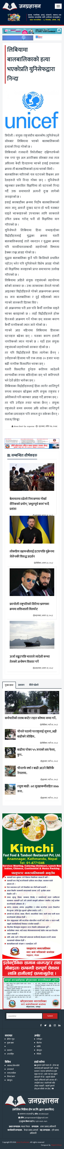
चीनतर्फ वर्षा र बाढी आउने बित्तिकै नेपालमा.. (35, 770)
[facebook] (41, 1026)
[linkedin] (59, 1026)
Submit (50, 1015)
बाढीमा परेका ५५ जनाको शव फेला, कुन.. (36, 752)
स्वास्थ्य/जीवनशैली (13, 1065)
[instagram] (55, 1026)
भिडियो (39, 1054)
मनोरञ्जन (39, 1039)
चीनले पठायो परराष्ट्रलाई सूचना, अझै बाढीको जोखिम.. (37, 734)
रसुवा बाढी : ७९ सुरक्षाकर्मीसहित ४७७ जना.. (38, 789)
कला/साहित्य (11, 1073)
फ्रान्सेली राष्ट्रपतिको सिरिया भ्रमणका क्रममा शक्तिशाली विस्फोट (29, 606)
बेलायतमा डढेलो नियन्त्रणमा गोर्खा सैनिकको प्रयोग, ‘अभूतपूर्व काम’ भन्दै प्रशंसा (29, 504)
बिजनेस (39, 1042)
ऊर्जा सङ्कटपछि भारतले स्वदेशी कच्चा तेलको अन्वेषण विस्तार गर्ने (30, 659)
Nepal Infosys (56, 1145)
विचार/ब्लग (11, 1076)
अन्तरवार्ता (10, 1069)
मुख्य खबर (9, 685)
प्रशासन (21, 685)
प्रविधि (39, 1046)
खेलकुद (39, 1050)
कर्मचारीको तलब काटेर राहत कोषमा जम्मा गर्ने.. (31, 718)
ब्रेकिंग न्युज (10, 1039)
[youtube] (50, 1026)
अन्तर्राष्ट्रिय (10, 1054)
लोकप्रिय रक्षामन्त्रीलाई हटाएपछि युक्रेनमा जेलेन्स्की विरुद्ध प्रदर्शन (32, 554)
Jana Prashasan (22, 1142)
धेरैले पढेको (34, 685)
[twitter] (45, 1026)
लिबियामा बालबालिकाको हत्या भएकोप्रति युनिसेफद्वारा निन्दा (31, 64)
